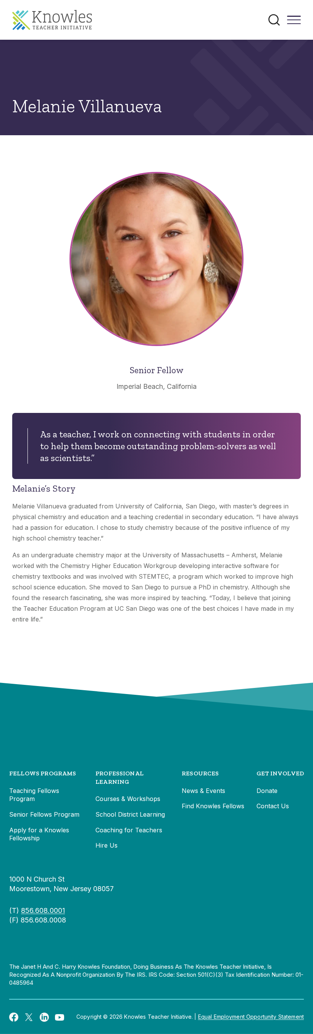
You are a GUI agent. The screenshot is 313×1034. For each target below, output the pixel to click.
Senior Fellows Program (44, 814)
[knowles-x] (29, 1017)
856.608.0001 (43, 910)
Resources (200, 773)
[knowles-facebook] (13, 1017)
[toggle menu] (294, 22)
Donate (267, 791)
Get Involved (280, 773)
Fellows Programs (42, 773)
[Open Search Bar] (274, 20)
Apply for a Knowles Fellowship (39, 834)
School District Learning (130, 814)
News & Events (203, 791)
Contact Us (273, 806)
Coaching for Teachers (128, 830)
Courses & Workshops (127, 799)
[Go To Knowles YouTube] (59, 1016)
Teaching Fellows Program (34, 795)
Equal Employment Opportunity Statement (251, 1016)
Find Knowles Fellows (213, 806)
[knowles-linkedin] (44, 1017)
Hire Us (106, 845)
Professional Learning (119, 777)
